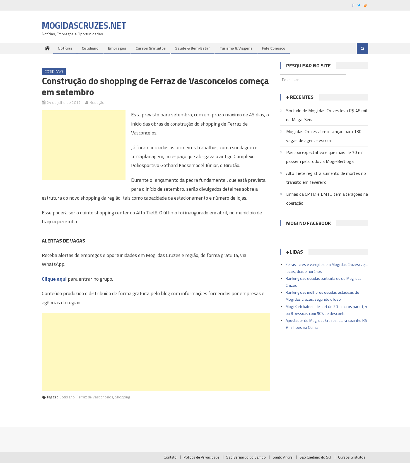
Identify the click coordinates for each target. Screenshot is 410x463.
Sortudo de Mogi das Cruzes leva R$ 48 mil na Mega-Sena (326, 115)
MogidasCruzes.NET (84, 25)
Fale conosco (273, 48)
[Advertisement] (84, 145)
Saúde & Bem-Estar (192, 48)
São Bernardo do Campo (246, 457)
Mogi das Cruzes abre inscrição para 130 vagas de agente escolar (323, 136)
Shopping (122, 397)
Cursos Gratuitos (151, 48)
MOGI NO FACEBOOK (308, 223)
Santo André (283, 457)
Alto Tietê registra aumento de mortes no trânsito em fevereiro (326, 177)
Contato (170, 457)
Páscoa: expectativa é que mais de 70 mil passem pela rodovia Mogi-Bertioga (324, 157)
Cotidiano (90, 48)
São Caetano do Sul (315, 457)
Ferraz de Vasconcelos (94, 397)
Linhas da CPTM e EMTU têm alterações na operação (327, 198)
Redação (97, 102)
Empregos (117, 48)
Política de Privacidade (201, 457)
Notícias (65, 48)
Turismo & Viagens (236, 48)
